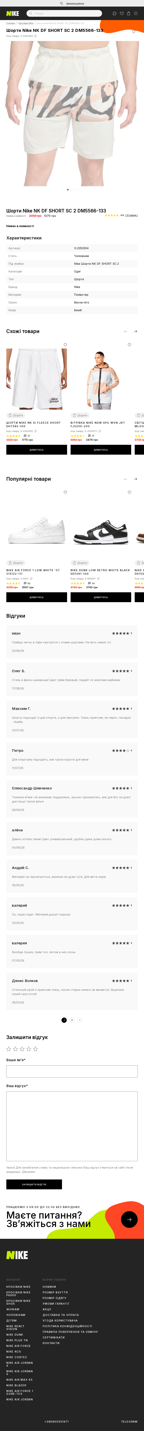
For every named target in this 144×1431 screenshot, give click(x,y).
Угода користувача (60, 1320)
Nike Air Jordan (19, 1399)
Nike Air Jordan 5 (19, 1373)
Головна (10, 23)
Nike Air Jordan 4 (19, 1364)
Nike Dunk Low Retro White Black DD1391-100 (100, 572)
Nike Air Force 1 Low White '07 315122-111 (33, 572)
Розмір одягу (55, 1298)
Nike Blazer (16, 1385)
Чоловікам (15, 1315)
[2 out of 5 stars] (15, 1048)
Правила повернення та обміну (70, 1331)
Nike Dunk (14, 1334)
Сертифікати (54, 1337)
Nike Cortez (16, 1357)
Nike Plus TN (17, 1340)
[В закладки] (133, 31)
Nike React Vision (15, 1327)
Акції (47, 1309)
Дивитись (37, 449)
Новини (49, 1286)
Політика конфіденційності (67, 1326)
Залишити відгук (34, 1184)
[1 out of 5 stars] (8, 1048)
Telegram (129, 1421)
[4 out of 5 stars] (28, 1048)
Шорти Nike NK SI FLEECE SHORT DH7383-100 (33, 424)
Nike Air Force (18, 1346)
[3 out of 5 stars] (22, 1048)
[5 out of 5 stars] (35, 1048)
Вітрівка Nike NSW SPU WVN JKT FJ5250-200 (98, 424)
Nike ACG (13, 1351)
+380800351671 (56, 1421)
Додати (18, 415)
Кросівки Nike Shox (18, 1302)
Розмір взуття (55, 1292)
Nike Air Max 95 (19, 1379)
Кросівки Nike (25, 23)
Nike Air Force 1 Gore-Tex (19, 1392)
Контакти (51, 1343)
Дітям (11, 1320)
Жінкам (12, 1309)
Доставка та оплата (61, 1315)
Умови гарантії (56, 1303)
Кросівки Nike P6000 (18, 1294)
